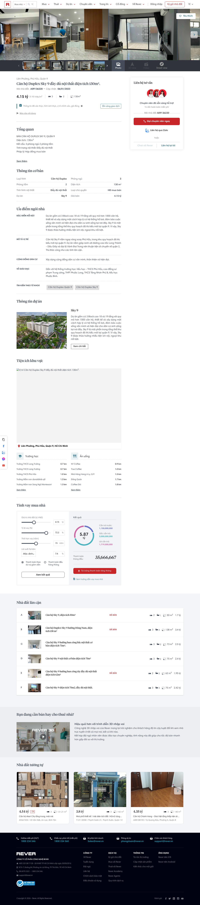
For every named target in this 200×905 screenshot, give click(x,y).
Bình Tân (52, 820)
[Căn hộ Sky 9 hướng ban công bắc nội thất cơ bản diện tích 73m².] (34, 644)
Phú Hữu (34, 79)
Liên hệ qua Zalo (159, 130)
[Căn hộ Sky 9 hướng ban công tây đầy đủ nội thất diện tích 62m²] (34, 673)
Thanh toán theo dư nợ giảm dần (33, 563)
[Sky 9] (42, 331)
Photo (118, 68)
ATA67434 (23, 820)
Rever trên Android (166, 862)
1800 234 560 (61, 841)
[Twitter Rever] (170, 898)
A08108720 (138, 820)
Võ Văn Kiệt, (35, 820)
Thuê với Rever (114, 867)
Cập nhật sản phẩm (142, 862)
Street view (161, 68)
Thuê (56, 4)
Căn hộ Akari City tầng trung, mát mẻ (36, 817)
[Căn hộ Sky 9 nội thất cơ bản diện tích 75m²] (34, 658)
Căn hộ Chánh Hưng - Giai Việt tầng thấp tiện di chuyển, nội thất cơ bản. (155, 817)
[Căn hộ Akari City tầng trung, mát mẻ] (43, 789)
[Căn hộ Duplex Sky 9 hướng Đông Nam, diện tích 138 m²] (34, 629)
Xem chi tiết (79, 346)
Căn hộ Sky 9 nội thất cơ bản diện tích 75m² (68, 659)
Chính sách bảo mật (92, 876)
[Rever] (48, 853)
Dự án (69, 4)
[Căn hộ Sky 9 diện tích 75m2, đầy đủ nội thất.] (34, 687)
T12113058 (81, 820)
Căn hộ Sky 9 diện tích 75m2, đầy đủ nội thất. (69, 688)
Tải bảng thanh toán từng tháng (95, 571)
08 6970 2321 (24, 871)
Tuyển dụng (88, 862)
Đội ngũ (86, 867)
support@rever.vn (163, 841)
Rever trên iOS (164, 857)
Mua (44, 4)
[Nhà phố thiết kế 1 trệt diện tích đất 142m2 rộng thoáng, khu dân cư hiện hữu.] (100, 789)
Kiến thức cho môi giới (143, 867)
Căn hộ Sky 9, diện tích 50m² (61, 615)
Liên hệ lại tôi (168, 146)
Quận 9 (44, 79)
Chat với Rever (145, 146)
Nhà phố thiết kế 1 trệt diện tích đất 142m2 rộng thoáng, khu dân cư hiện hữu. (98, 817)
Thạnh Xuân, (108, 820)
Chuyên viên (86, 4)
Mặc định (28, 554)
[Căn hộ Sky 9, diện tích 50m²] (34, 615)
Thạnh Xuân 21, (95, 820)
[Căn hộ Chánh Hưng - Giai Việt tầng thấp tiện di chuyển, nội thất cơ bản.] (157, 789)
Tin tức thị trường (141, 857)
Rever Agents (114, 876)
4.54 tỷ (24, 811)
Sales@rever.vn (96, 841)
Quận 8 (172, 820)
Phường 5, (164, 820)
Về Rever (136, 4)
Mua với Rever (114, 862)
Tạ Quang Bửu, (152, 820)
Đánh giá (158, 898)
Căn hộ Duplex (59, 179)
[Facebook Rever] (165, 898)
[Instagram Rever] (178, 898)
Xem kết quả (43, 575)
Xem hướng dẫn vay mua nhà (89, 579)
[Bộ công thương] (26, 884)
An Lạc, (44, 820)
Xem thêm (22, 161)
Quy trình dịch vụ (115, 881)
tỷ (63, 522)
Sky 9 (64, 196)
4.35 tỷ (138, 811)
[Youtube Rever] (182, 898)
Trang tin (104, 4)
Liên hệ (86, 871)
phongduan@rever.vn (132, 841)
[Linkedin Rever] (174, 898)
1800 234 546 (28, 841)
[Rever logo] (7, 4)
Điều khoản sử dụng (92, 881)
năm (61, 543)
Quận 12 (118, 820)
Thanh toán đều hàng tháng (55, 563)
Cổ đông (120, 4)
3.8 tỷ (80, 811)
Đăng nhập (156, 4)
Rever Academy (115, 871)
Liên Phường (23, 79)
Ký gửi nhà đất (174, 4)
